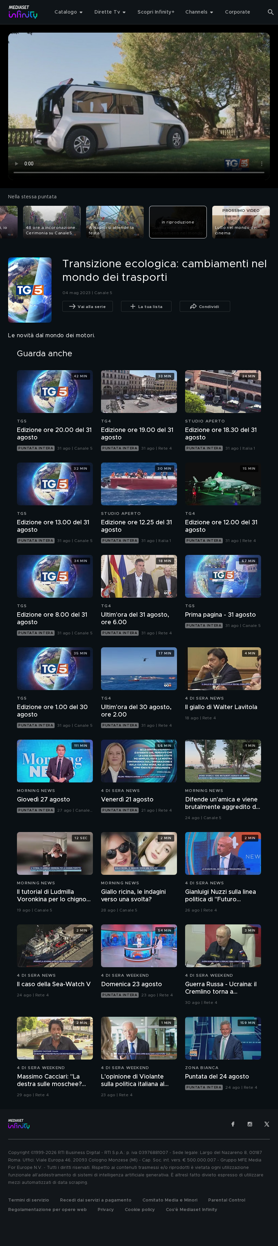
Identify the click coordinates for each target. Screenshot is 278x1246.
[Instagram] (250, 1124)
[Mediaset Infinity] (23, 12)
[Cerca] (271, 12)
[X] (267, 1124)
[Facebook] (233, 1124)
